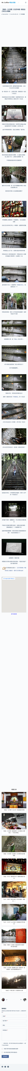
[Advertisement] (14, 31)
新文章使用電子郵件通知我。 (11, 1052)
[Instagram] (5, 1066)
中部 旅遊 (23, 14)
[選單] (25, 2)
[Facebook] (2, 1066)
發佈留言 (5, 1056)
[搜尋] (18, 2)
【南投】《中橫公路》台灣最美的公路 (14, 990)
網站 (4, 1025)
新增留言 (5, 1030)
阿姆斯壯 (15, 396)
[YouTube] (8, 1066)
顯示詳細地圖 (14, 614)
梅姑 (15, 339)
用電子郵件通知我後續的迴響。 (11, 1048)
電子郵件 (5, 1020)
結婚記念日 (20, 285)
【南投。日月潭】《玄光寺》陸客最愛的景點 (14, 810)
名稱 (4, 1016)
